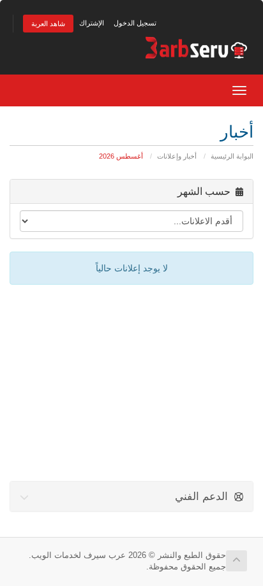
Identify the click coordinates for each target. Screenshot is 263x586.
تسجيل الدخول (135, 23)
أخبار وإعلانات (177, 156)
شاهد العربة (48, 23)
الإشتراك (91, 23)
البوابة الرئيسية (232, 156)
